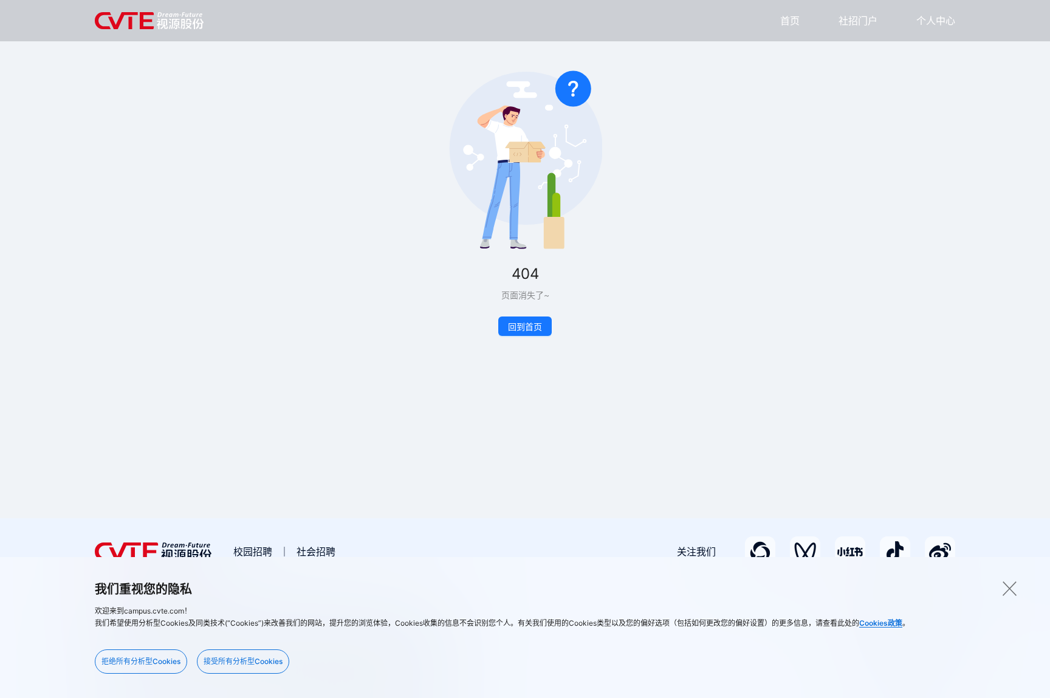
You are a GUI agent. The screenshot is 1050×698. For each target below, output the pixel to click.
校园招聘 (252, 552)
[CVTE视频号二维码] (805, 551)
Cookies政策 (880, 623)
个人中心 (935, 21)
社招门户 (858, 21)
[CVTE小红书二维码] (850, 551)
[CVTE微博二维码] (940, 551)
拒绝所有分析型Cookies (140, 661)
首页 (790, 21)
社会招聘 (316, 552)
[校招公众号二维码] (760, 551)
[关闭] (1009, 588)
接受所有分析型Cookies (243, 661)
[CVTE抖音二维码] (895, 551)
